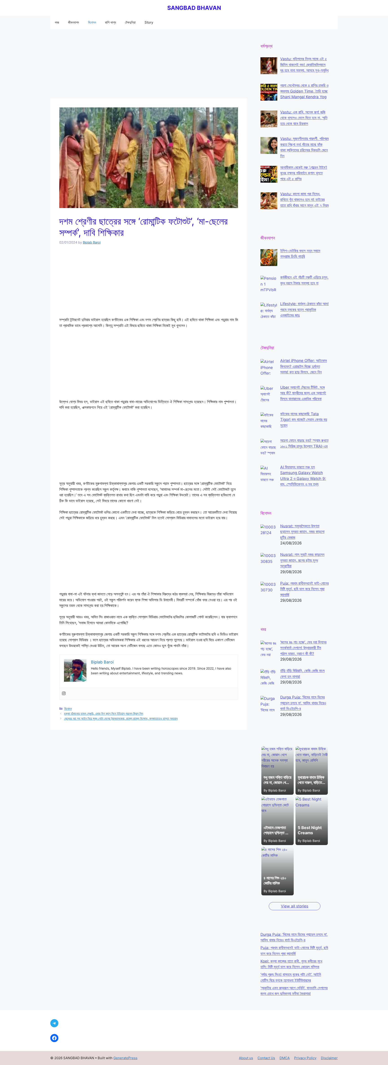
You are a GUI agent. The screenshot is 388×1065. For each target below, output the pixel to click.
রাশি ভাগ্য (110, 22)
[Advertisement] (148, 65)
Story (149, 22)
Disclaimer (329, 1058)
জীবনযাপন (73, 22)
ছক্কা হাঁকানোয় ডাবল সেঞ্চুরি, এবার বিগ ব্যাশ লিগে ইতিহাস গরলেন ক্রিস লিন (103, 713)
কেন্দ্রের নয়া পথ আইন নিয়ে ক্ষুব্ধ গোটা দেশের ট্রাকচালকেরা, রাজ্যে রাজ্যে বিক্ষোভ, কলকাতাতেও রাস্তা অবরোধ (121, 718)
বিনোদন (92, 22)
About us (246, 1058)
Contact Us (266, 1058)
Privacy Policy (305, 1058)
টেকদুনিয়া (130, 22)
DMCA (285, 1058)
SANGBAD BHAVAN (194, 7)
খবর (57, 22)
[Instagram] (64, 693)
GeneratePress (125, 1058)
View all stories (294, 906)
